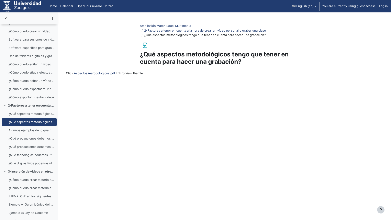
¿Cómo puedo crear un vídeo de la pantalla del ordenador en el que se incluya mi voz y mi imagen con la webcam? (32, 31)
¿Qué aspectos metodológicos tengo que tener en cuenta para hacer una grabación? (32, 122)
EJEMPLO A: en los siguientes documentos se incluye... (32, 196)
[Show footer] (380, 209)
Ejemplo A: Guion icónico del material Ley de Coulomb (32, 204)
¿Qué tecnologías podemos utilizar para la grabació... (32, 155)
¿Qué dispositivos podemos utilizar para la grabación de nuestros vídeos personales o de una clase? (32, 163)
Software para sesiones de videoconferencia (32, 39)
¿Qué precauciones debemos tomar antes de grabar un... (32, 138)
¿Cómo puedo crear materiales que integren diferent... (32, 180)
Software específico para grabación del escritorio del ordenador (32, 48)
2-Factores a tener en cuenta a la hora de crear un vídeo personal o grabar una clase (31, 105)
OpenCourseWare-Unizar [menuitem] (95, 6)
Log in (383, 6)
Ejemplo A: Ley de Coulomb (28, 213)
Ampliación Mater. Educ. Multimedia (165, 26)
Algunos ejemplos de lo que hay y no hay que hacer (32, 130)
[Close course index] (5, 18)
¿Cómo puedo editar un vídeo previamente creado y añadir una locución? (32, 81)
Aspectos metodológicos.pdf (94, 73)
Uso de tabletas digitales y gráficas (32, 56)
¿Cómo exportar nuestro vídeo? (31, 97)
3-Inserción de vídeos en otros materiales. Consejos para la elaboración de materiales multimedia (31, 171)
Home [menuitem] (52, 6)
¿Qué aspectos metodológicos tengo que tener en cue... (32, 114)
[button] (304, 6)
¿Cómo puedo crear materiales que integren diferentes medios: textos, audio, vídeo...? (32, 188)
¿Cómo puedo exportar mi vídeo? (32, 89)
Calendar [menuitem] (66, 6)
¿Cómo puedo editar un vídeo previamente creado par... (32, 64)
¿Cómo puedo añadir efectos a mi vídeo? (32, 72)
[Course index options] (52, 18)
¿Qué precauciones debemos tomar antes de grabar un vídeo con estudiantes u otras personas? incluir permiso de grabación (32, 147)
